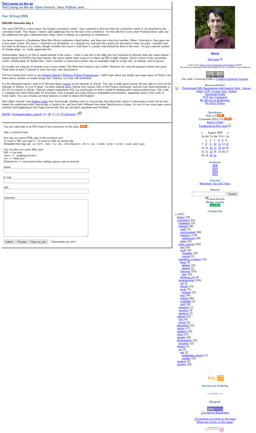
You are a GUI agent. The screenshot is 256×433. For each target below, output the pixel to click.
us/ (180, 349)
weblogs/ (185, 235)
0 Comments (68, 114)
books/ (181, 217)
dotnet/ (184, 286)
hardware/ (184, 223)
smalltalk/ (185, 301)
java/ (183, 289)
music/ (182, 322)
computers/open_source (27, 114)
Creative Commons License (232, 79)
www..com (215, 393)
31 (215, 155)
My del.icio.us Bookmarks (215, 100)
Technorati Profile (215, 94)
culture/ (181, 316)
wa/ (182, 352)
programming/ (186, 280)
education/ (183, 325)
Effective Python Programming (80, 75)
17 (215, 147)
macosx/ (185, 271)
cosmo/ (186, 256)
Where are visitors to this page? (215, 422)
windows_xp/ (187, 277)
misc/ (180, 334)
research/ (184, 307)
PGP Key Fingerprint (215, 97)
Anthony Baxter (51, 75)
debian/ (186, 265)
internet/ (183, 226)
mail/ (183, 229)
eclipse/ (186, 292)
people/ (181, 337)
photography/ (184, 340)
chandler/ (187, 253)
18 (219, 147)
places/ (181, 346)
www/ (183, 241)
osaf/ (183, 250)
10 (215, 144)
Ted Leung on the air (17, 3)
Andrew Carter (39, 101)
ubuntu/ (186, 268)
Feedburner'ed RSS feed (213, 126)
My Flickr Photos (215, 103)
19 (223, 147)
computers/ (183, 220)
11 (219, 144)
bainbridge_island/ (192, 355)
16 (211, 147)
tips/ (184, 274)
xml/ (182, 304)
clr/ (182, 283)
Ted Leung (213, 59)
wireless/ (184, 313)
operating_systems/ (190, 259)
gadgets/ (182, 331)
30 (211, 155)
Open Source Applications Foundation (217, 65)
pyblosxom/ (188, 238)
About (215, 53)
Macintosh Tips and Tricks (215, 183)
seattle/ (186, 358)
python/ (184, 298)
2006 (215, 165)
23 (211, 151)
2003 (215, 174)
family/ (181, 328)
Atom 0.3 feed (215, 122)
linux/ (183, 262)
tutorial (67, 83)
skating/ (181, 361)
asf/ (182, 247)
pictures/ (184, 343)
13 (227, 144)
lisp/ (182, 295)
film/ (181, 319)
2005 (215, 168)
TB (49, 114)
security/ (184, 310)
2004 (215, 171)
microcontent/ (188, 232)
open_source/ (186, 244)
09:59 (6, 114)
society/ (181, 364)
